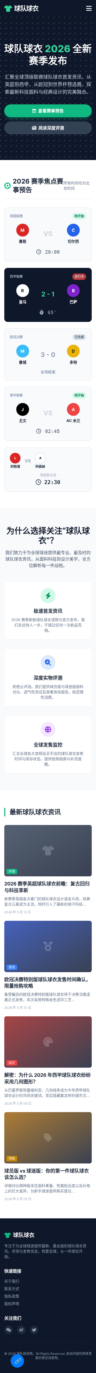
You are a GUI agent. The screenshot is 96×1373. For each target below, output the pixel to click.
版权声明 (11, 1303)
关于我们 (11, 1281)
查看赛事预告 (51, 110)
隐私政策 (11, 1296)
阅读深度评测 (51, 128)
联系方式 (11, 1288)
